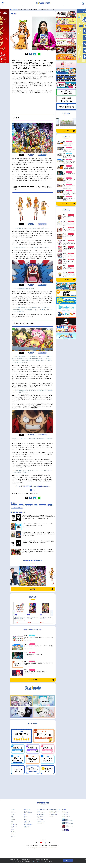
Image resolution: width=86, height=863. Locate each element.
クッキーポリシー (40, 814)
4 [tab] (66, 127)
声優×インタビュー (27, 826)
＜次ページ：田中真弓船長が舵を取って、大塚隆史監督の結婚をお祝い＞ (32, 486)
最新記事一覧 (26, 811)
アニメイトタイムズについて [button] (42, 809)
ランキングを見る (32, 679)
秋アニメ (25, 817)
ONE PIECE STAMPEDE (17, 507)
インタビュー (42, 505)
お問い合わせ (39, 817)
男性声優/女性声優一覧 (28, 824)
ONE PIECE (14, 505)
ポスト (22, 154)
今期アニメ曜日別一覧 (28, 812)
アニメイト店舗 (65, 814)
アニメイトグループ (66, 816)
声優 (36, 505)
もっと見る (66, 130)
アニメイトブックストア (54, 811)
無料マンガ (13, 836)
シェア (32, 154)
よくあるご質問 (40, 819)
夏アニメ (25, 816)
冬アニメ (25, 819)
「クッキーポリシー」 (37, 861)
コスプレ (13, 829)
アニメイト (65, 811)
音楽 (12, 827)
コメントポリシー (40, 816)
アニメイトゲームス (53, 812)
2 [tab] (62, 127)
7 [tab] (71, 127)
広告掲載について (40, 822)
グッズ (12, 821)
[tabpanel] (66, 122)
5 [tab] (68, 127)
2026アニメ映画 (28, 505)
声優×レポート (26, 827)
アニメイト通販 (65, 812)
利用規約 (38, 811)
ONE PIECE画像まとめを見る (33, 589)
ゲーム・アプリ (14, 826)
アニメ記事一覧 (27, 821)
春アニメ (25, 814)
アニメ (21, 505)
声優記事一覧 (26, 822)
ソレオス (51, 816)
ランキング (13, 812)
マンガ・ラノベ (14, 824)
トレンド (13, 834)
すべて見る (66, 279)
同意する (68, 860)
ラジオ (12, 817)
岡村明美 (50, 505)
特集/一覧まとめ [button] (27, 809)
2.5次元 (12, 831)
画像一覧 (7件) (43, 154)
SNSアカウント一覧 (40, 821)
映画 (12, 822)
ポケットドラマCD (53, 814)
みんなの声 (13, 819)
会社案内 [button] (64, 809)
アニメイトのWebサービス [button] (54, 809)
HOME (12, 811)
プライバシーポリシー (41, 812)
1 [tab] (61, 127)
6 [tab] (69, 127)
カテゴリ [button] (13, 809)
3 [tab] (64, 127)
